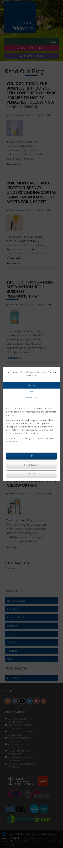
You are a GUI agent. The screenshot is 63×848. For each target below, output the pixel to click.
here (14, 441)
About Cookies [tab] (31, 397)
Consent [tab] (31, 385)
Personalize (31, 465)
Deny (31, 474)
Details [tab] (31, 391)
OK (31, 456)
